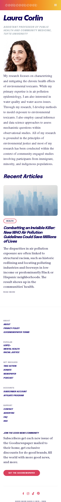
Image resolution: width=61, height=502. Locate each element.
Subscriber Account (15, 392)
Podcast (8, 378)
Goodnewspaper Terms (16, 332)
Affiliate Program (13, 396)
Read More (9, 292)
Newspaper (9, 374)
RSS (5, 421)
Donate (7, 370)
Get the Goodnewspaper (21, 473)
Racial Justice (11, 352)
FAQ (5, 417)
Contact (8, 409)
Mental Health (11, 349)
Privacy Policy (11, 328)
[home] (24, 5)
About (6, 325)
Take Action (9, 366)
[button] (54, 5)
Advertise (8, 413)
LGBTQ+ (7, 345)
